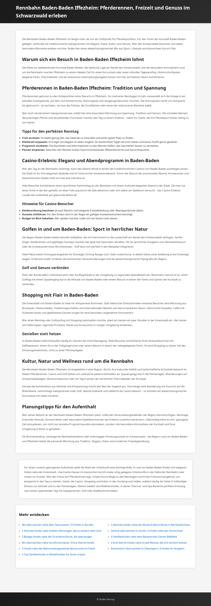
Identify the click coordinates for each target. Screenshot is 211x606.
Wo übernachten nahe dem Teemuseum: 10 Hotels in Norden (57, 524)
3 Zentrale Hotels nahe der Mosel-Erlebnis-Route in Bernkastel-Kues (150, 524)
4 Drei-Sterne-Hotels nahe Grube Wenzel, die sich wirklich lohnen (149, 542)
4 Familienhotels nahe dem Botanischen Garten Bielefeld (144, 536)
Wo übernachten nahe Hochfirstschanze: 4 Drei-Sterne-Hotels (58, 542)
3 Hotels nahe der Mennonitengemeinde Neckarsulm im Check (58, 548)
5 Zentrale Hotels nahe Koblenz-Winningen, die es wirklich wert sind (61, 530)
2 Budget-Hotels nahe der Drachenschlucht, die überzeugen (57, 536)
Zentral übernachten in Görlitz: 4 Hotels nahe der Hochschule (147, 530)
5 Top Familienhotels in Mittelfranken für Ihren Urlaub (53, 554)
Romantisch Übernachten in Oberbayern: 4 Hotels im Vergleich (147, 548)
